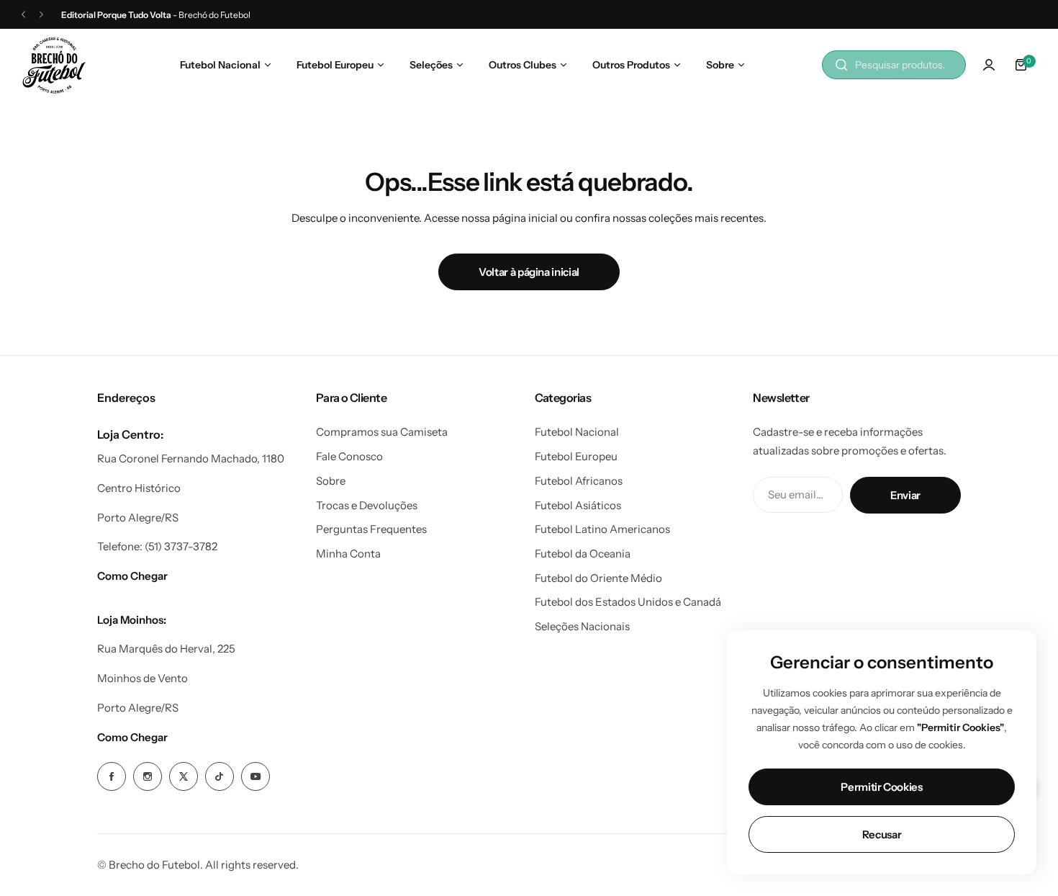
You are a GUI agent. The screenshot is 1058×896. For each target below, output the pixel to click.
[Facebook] (111, 776)
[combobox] (894, 64)
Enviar (905, 495)
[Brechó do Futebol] (54, 65)
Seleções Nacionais (582, 626)
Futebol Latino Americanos (602, 529)
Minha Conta (348, 553)
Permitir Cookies (881, 787)
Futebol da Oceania (582, 553)
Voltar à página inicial (529, 272)
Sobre (330, 481)
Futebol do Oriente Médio (598, 578)
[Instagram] (147, 776)
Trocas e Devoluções (366, 505)
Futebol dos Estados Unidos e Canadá (628, 602)
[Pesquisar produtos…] (841, 64)
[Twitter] (183, 776)
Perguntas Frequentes (371, 529)
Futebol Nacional (577, 432)
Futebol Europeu (576, 456)
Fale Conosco (349, 456)
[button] (23, 15)
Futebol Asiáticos (578, 505)
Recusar (881, 834)
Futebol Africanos (579, 481)
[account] (989, 65)
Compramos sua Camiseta (382, 432)
